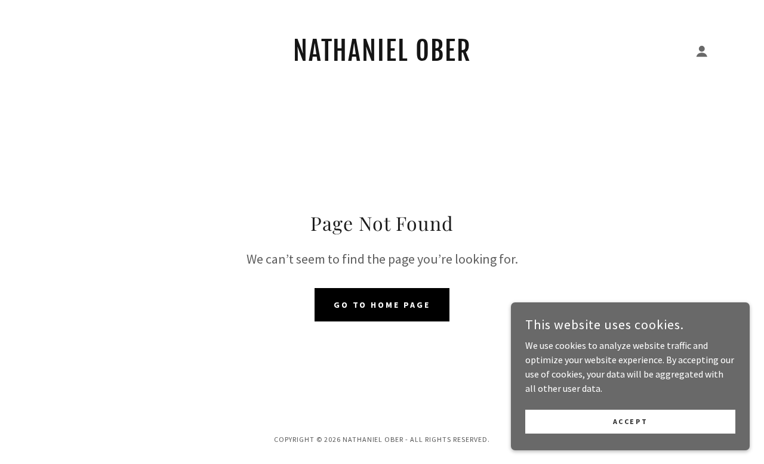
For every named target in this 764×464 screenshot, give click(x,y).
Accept (630, 421)
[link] (382, 57)
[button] (702, 51)
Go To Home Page (382, 304)
